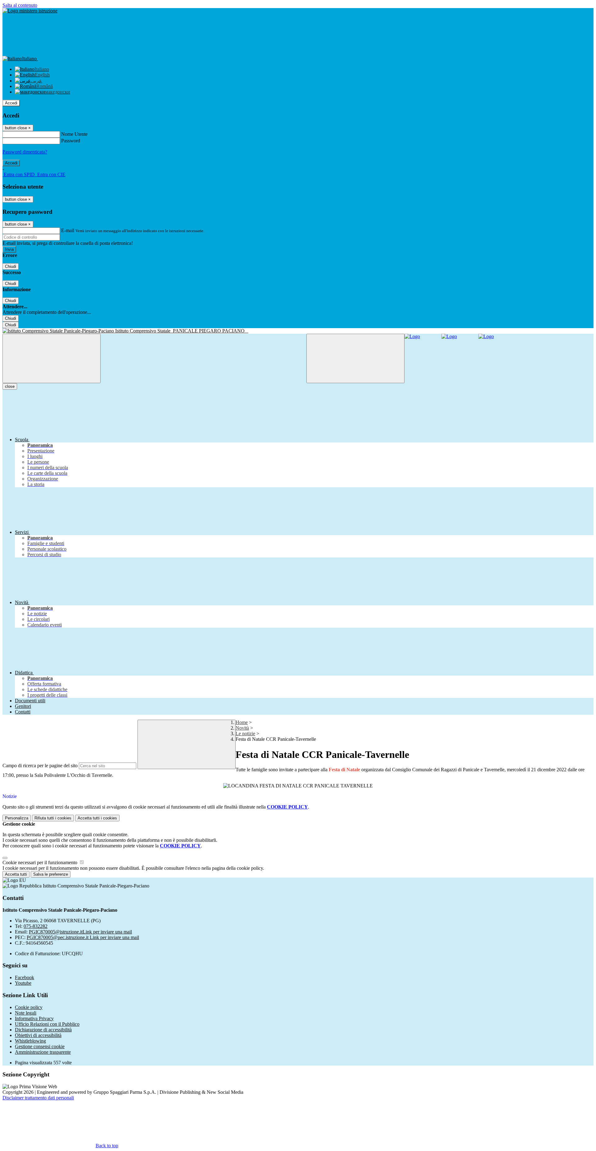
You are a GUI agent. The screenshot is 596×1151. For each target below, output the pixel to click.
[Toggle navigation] (51, 358)
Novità (242, 728)
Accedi (11, 103)
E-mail (67, 230)
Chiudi (10, 266)
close (10, 386)
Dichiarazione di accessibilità (43, 1029)
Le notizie (245, 733)
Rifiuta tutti (52, 818)
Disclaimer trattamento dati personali (38, 1097)
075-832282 (35, 926)
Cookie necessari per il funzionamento (40, 862)
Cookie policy (29, 1007)
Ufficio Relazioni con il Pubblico (47, 1024)
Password (70, 140)
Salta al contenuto (19, 5)
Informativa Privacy (34, 1018)
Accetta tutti (97, 818)
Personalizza (16, 818)
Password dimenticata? (24, 151)
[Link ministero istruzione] (29, 10)
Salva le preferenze (50, 874)
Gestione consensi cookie (40, 1046)
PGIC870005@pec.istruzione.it (83, 937)
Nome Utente (74, 134)
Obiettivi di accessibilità (38, 1035)
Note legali (25, 1013)
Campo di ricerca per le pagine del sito (40, 765)
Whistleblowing (30, 1040)
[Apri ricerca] (355, 358)
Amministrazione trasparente (43, 1052)
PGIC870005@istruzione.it (80, 931)
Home (242, 722)
